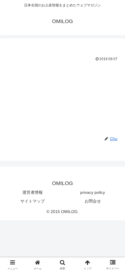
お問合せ (93, 201)
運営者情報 (32, 192)
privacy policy (92, 192)
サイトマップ (32, 201)
